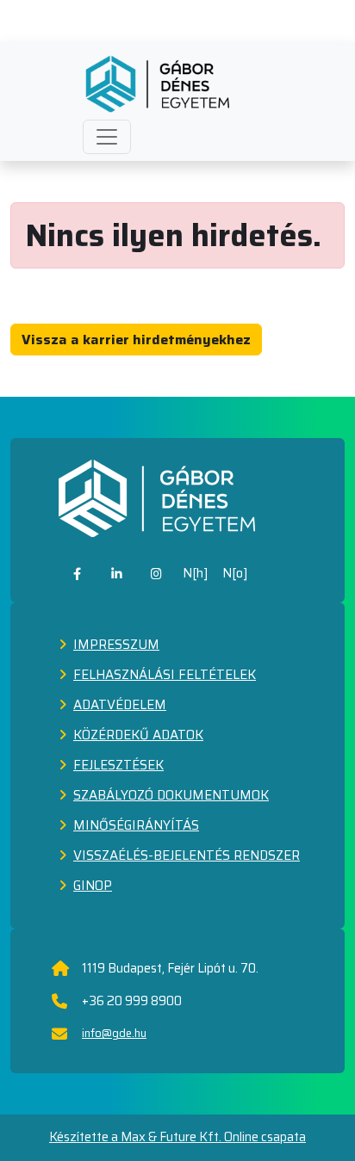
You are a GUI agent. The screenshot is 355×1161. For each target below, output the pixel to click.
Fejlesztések (118, 765)
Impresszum (116, 644)
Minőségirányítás (136, 825)
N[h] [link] (196, 573)
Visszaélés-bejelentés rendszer (186, 855)
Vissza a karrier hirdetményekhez (136, 339)
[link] (77, 574)
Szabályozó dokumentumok (171, 795)
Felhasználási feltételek (164, 674)
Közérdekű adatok (138, 735)
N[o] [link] (235, 573)
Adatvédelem (119, 705)
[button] (107, 137)
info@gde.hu (114, 1033)
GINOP (92, 885)
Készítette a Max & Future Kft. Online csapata (177, 1137)
